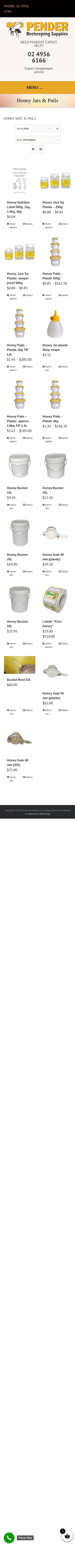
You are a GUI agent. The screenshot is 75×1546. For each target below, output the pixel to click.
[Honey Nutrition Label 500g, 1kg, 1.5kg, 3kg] (20, 180)
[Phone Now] (9, 1538)
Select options (13, 225)
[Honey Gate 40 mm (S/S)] (20, 738)
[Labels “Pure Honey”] (55, 600)
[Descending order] (57, 128)
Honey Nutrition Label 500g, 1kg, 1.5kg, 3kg (19, 207)
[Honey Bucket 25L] (20, 600)
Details (29, 223)
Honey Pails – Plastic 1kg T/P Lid (17, 350)
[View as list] (40, 149)
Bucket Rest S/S (19, 679)
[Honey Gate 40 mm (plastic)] (55, 533)
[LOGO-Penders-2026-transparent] (37, 23)
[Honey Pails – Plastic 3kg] (55, 395)
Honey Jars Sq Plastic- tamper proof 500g (18, 278)
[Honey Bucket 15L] (55, 466)
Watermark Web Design (39, 813)
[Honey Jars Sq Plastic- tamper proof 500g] (20, 252)
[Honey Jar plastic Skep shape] (55, 323)
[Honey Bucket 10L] (20, 466)
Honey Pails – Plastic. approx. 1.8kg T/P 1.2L (18, 421)
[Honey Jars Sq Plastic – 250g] (55, 180)
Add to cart (48, 368)
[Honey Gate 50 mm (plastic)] (55, 672)
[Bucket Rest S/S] (20, 665)
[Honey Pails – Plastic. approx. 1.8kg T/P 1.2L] (20, 395)
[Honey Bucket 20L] (20, 533)
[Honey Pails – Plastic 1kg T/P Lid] (20, 323)
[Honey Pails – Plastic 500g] (55, 252)
